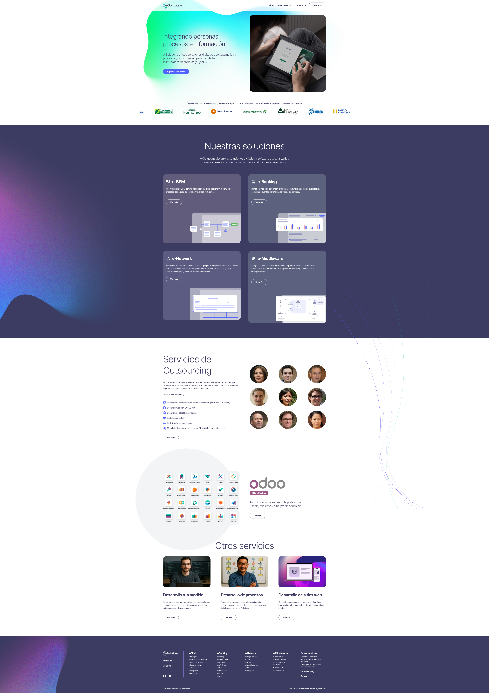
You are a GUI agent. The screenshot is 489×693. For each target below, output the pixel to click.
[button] (285, 5)
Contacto (167, 666)
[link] (172, 5)
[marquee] (244, 111)
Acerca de (167, 660)
